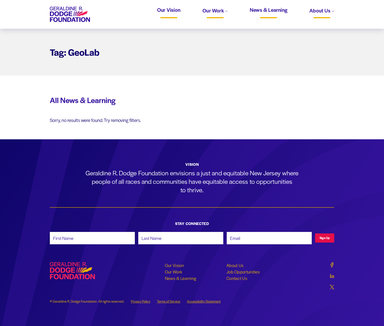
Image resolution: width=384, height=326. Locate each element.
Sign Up (325, 238)
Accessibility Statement (204, 301)
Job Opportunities (243, 272)
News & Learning (268, 10)
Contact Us (236, 278)
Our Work (213, 11)
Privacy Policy (140, 301)
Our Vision (168, 10)
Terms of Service (168, 301)
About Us (320, 11)
